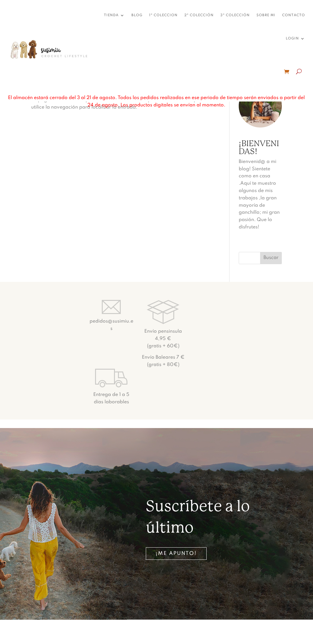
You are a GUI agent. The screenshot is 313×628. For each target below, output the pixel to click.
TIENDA (111, 15)
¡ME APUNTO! (176, 553)
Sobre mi (265, 15)
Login (292, 38)
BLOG (136, 15)
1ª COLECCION (163, 15)
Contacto (293, 15)
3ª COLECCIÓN (235, 15)
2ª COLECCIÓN (199, 15)
